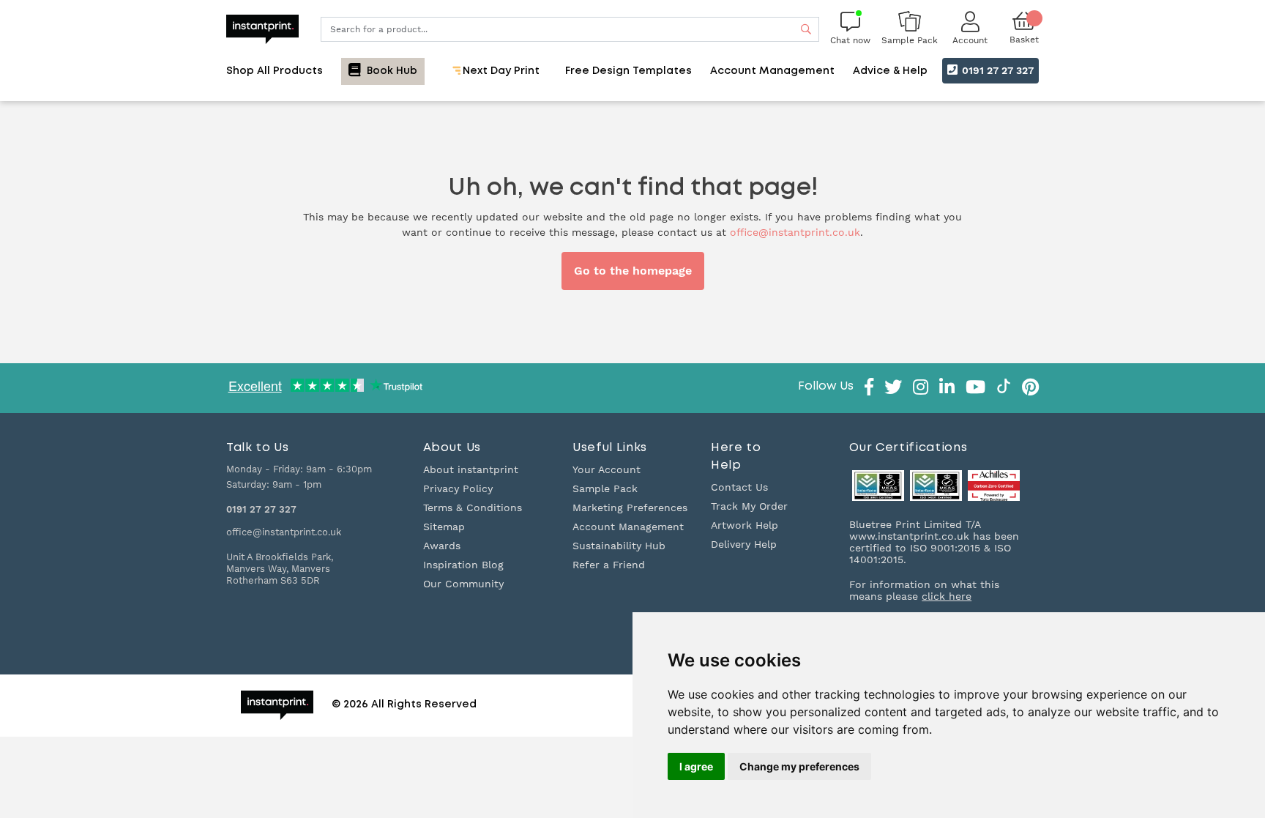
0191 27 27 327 (996, 70)
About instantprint (470, 469)
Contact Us (739, 487)
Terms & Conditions (472, 507)
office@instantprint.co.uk (795, 232)
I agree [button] (696, 766)
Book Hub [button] (390, 71)
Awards (441, 545)
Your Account (606, 469)
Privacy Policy (458, 488)
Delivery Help (744, 544)
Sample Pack (605, 488)
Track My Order (749, 506)
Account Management (628, 526)
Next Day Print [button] (500, 71)
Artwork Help (744, 525)
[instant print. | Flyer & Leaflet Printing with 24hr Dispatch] (262, 28)
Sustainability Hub (618, 545)
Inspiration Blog (463, 564)
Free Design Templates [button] (628, 71)
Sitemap (444, 526)
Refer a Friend (608, 564)
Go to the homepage (633, 271)
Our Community (463, 584)
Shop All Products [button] (274, 71)
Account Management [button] (772, 71)
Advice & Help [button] (890, 71)
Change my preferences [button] (799, 766)
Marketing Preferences (629, 507)
